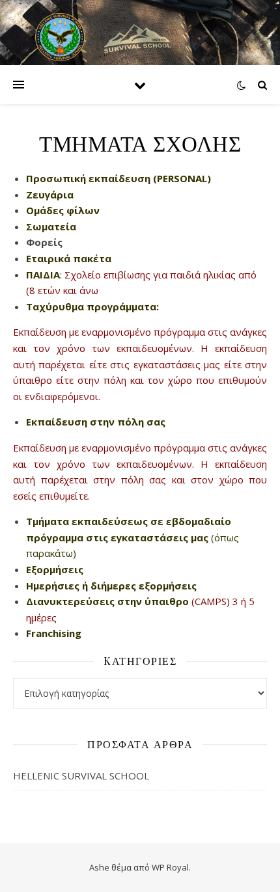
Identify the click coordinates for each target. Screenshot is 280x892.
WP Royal (170, 867)
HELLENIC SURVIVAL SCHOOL (81, 775)
